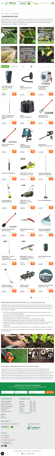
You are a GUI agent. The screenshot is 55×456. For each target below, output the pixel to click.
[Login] (48, 3)
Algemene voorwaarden (7, 406)
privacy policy (35, 388)
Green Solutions (27, 451)
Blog (2, 416)
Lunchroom (4, 417)
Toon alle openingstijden (25, 413)
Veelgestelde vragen (6, 411)
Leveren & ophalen (5, 403)
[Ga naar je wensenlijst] (50, 3)
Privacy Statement (5, 408)
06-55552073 (6, 437)
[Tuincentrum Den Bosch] (10, 3)
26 (48, 66)
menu (2, 3)
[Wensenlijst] (50, 3)
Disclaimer (3, 409)
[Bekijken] (53, 3)
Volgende (53, 66)
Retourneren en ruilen (6, 404)
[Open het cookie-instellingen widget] (2, 453)
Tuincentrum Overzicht (36, 451)
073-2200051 (6, 435)
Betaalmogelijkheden (6, 401)
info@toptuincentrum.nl (9, 440)
